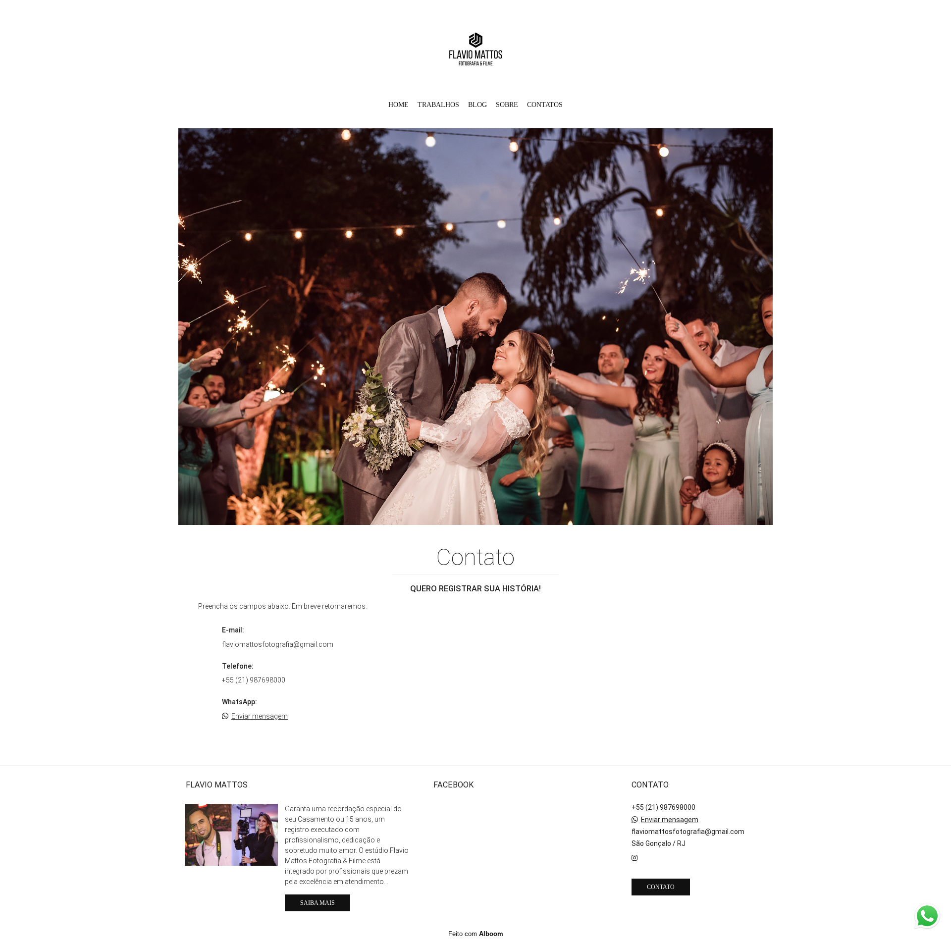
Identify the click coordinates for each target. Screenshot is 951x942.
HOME (398, 104)
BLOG (477, 104)
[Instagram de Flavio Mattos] (634, 857)
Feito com (475, 934)
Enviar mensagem (259, 716)
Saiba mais (317, 902)
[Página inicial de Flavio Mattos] (476, 47)
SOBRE (507, 104)
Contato (661, 887)
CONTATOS (545, 104)
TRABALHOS (438, 104)
